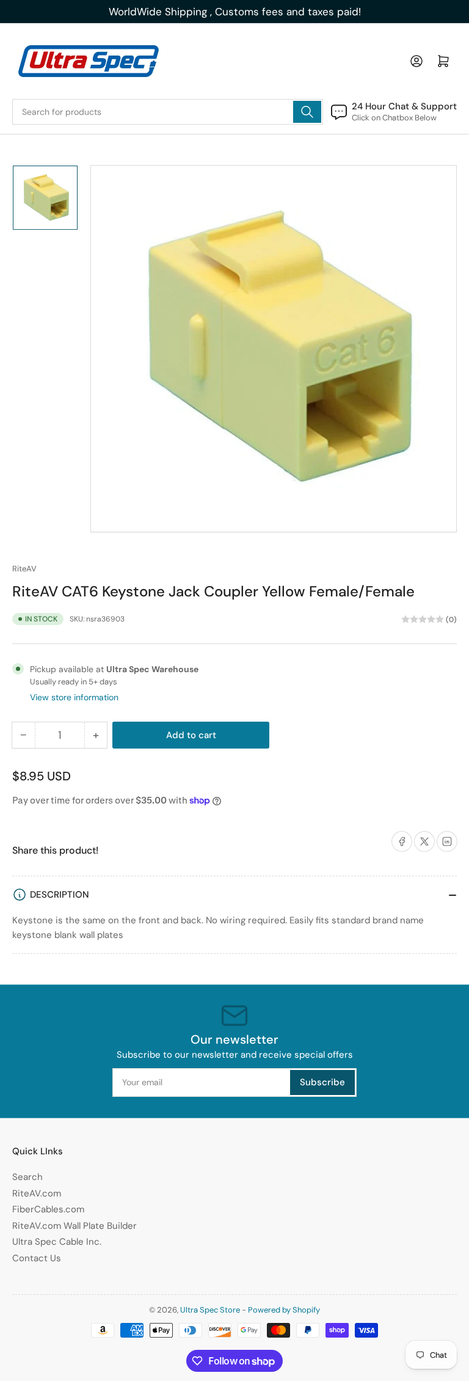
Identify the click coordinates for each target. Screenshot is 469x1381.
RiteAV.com (36, 1193)
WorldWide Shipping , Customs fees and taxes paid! (235, 11)
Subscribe (322, 1082)
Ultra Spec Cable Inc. (56, 1242)
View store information (74, 697)
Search (27, 1177)
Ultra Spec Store (210, 1310)
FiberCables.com (48, 1209)
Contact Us (36, 1258)
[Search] (307, 111)
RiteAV (24, 568)
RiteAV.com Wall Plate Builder (74, 1226)
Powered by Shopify (284, 1310)
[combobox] (167, 112)
